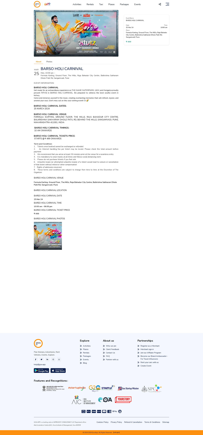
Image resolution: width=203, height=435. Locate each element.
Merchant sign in (147, 349)
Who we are (111, 346)
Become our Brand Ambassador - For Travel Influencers (154, 357)
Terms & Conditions (152, 422)
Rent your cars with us (150, 362)
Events (137, 4)
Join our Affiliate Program (151, 352)
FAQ (108, 356)
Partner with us (112, 359)
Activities (77, 4)
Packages (124, 4)
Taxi (101, 4)
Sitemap (165, 422)
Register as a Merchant (150, 346)
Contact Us (110, 352)
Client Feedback (112, 349)
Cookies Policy (102, 422)
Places (111, 4)
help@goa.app (40, 364)
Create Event (146, 366)
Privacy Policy (116, 422)
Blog (85, 363)
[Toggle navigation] (167, 4)
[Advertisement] (101, 288)
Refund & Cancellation (133, 422)
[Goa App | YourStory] (123, 400)
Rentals (90, 4)
